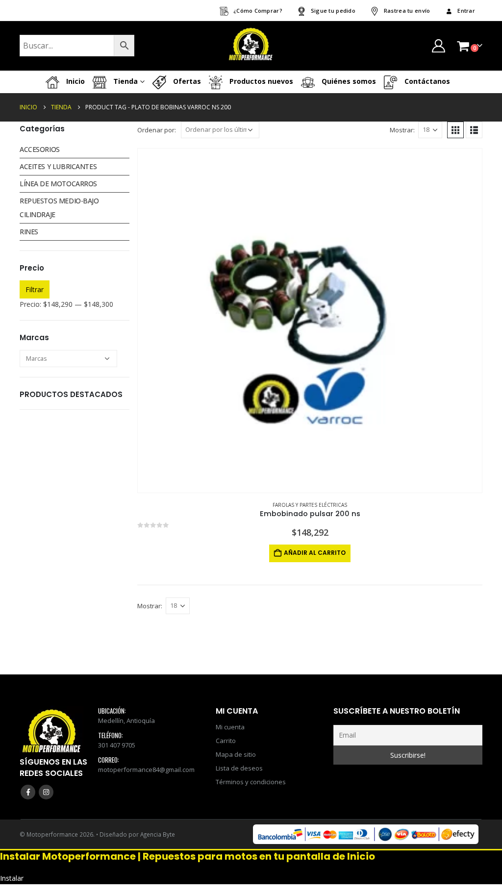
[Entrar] (438, 45)
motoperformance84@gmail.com (146, 769)
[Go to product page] (310, 321)
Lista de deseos (239, 768)
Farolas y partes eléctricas (310, 504)
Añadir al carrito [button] (315, 552)
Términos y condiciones (251, 781)
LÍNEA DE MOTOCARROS (58, 183)
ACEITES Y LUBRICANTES (58, 166)
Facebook (28, 792)
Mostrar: (402, 129)
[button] (455, 130)
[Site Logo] (251, 46)
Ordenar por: (156, 129)
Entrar (466, 10)
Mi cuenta (230, 726)
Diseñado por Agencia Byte (137, 834)
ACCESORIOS (40, 149)
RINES (29, 231)
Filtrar (34, 289)
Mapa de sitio (236, 754)
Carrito (226, 740)
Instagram (46, 792)
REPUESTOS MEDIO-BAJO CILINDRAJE (59, 207)
